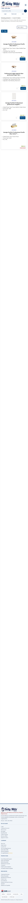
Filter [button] (5, 31)
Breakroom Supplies (5, 885)
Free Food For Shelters (6, 866)
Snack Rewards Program (6, 859)
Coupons (3, 865)
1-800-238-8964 (8, 820)
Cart (23, 13)
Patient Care (3, 879)
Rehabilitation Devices (6, 877)
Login (2, 826)
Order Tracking (4, 834)
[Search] (25, 10)
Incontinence (4, 880)
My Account (14, 13)
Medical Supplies (4, 875)
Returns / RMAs (4, 836)
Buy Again (3, 831)
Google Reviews (7, 853)
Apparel (3, 883)
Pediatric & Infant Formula (6, 882)
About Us (3, 843)
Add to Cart (22, 58)
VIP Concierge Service (6, 848)
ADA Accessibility (5, 851)
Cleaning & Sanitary (5, 874)
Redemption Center (5, 863)
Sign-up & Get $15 (5, 860)
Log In (5, 13)
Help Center (3, 845)
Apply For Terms (4, 837)
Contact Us (3, 846)
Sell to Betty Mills (4, 849)
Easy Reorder (4, 832)
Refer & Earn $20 (4, 862)
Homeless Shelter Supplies (7, 868)
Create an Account (5, 828)
